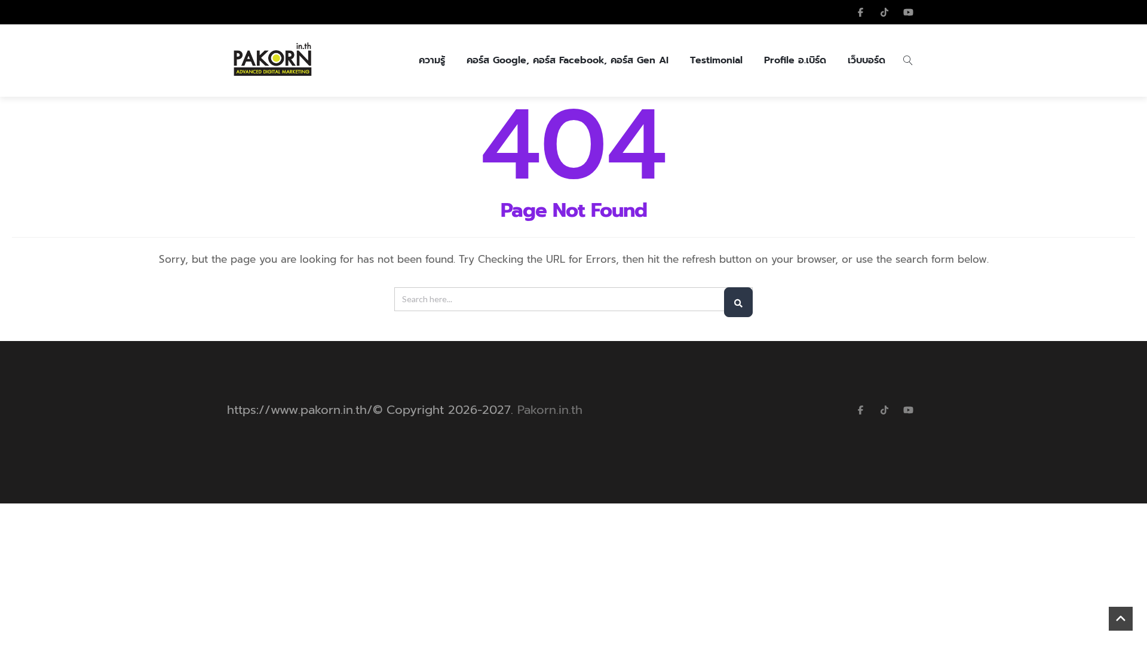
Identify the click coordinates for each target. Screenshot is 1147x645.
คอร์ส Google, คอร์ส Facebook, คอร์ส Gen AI (567, 60)
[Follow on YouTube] (908, 12)
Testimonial (716, 60)
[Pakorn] (272, 60)
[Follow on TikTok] (884, 12)
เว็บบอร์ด (866, 60)
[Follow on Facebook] (860, 12)
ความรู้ (432, 60)
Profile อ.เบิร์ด (795, 60)
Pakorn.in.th (549, 410)
